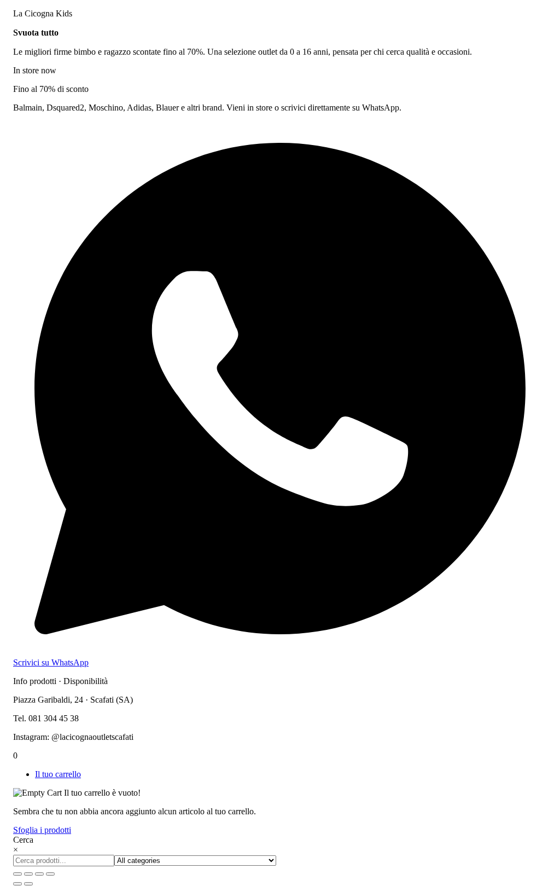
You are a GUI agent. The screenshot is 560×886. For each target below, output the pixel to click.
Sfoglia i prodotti (42, 830)
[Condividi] (39, 874)
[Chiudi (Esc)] (50, 874)
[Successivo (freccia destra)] (28, 883)
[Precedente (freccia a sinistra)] (17, 883)
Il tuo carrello (58, 774)
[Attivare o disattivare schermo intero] (28, 874)
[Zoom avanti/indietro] (17, 874)
